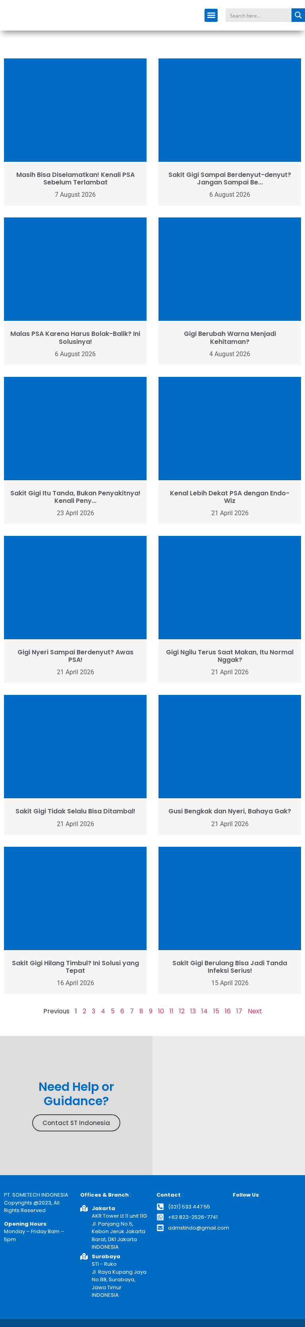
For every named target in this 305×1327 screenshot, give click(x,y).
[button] (211, 15)
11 (172, 1011)
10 (161, 1011)
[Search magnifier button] (298, 15)
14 (204, 1011)
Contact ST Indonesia (76, 1123)
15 (216, 1011)
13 (193, 1011)
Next (255, 1011)
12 (182, 1011)
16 (228, 1011)
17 (239, 1011)
